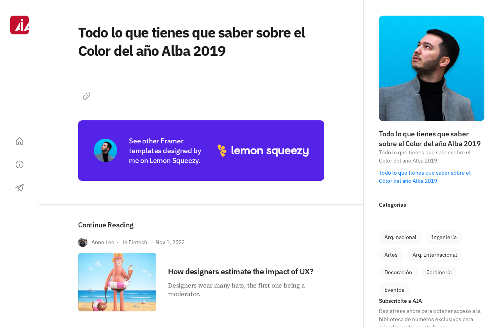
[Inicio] (19, 141)
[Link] (86, 96)
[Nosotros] (19, 164)
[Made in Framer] (19, 302)
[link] (400, 237)
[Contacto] (19, 188)
